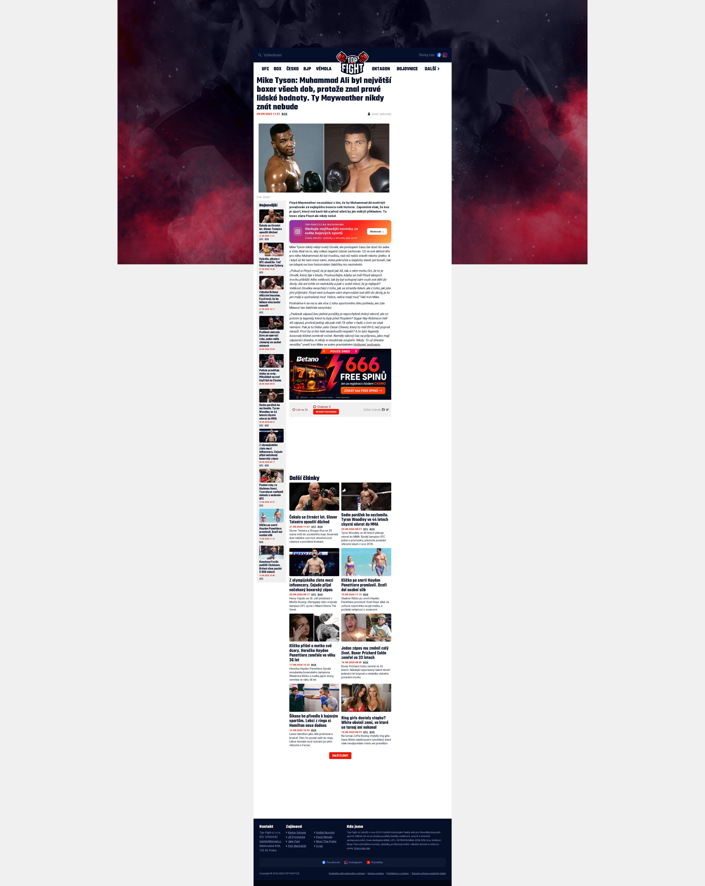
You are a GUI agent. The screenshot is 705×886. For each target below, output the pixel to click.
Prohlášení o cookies (398, 873)
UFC (265, 69)
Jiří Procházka (296, 837)
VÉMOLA (324, 69)
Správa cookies (376, 873)
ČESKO (292, 69)
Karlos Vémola (297, 832)
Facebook (333, 862)
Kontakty (377, 862)
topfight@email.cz (270, 841)
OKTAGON (381, 69)
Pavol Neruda (324, 837)
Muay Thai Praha (326, 841)
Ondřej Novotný (325, 832)
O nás (319, 846)
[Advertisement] (340, 446)
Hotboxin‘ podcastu (367, 344)
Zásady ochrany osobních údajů (429, 873)
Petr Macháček (297, 846)
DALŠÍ (430, 69)
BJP (307, 69)
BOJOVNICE (407, 69)
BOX (277, 69)
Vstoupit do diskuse (326, 412)
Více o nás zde (362, 848)
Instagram (355, 862)
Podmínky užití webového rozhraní (347, 873)
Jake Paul (294, 841)
